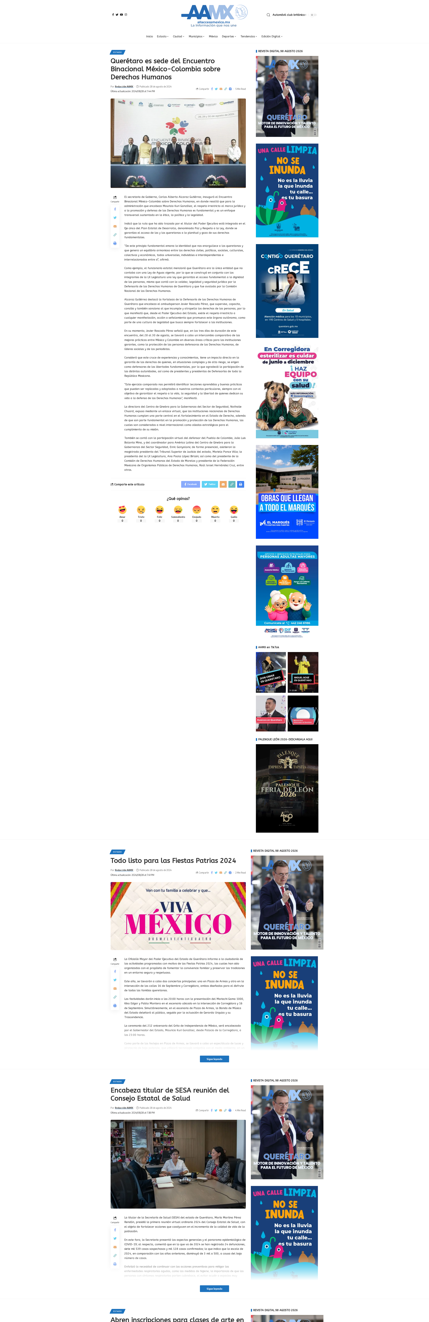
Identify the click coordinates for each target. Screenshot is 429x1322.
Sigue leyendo (214, 1058)
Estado (117, 52)
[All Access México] (214, 15)
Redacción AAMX (124, 86)
